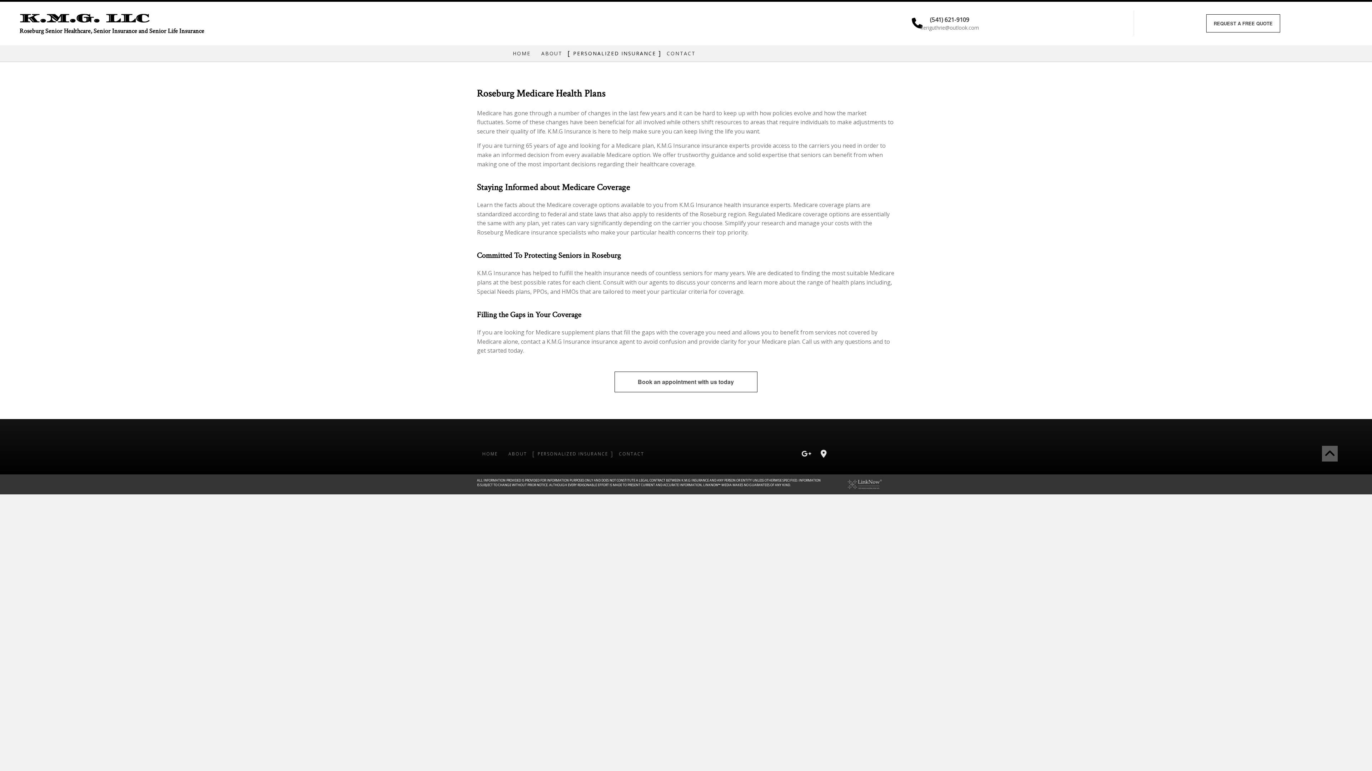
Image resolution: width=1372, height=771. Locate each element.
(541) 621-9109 (949, 19)
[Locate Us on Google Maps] (823, 454)
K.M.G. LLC (85, 18)
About (551, 53)
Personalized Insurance (614, 53)
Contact (681, 53)
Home (522, 53)
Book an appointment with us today (686, 382)
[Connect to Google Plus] (806, 454)
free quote (1243, 23)
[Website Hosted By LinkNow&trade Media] (865, 484)
